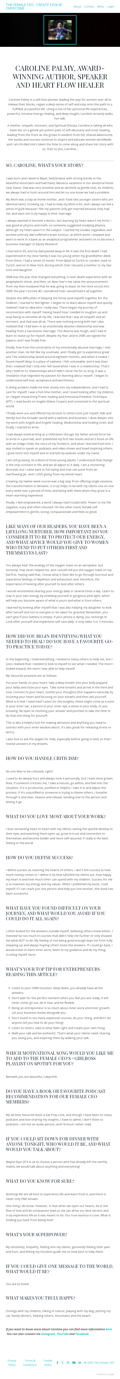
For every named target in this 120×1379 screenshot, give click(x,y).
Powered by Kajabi (105, 1374)
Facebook (82, 1334)
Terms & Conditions (30, 1363)
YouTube (63, 1334)
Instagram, (48, 1334)
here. (109, 1329)
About (77, 6)
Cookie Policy (48, 1363)
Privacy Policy (11, 1363)
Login (110, 6)
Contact (89, 6)
